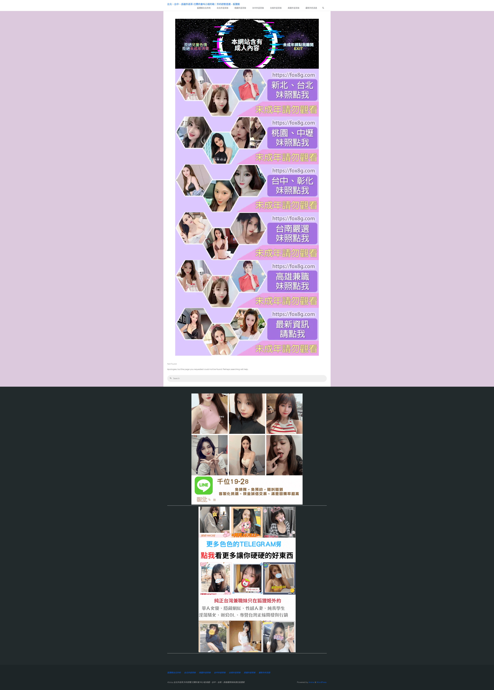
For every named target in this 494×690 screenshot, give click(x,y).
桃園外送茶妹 (205, 672)
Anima (311, 682)
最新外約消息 (264, 672)
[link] (323, 8)
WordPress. (321, 682)
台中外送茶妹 (220, 672)
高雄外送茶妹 (249, 672)
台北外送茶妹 (190, 672)
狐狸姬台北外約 (174, 672)
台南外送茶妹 (234, 672)
